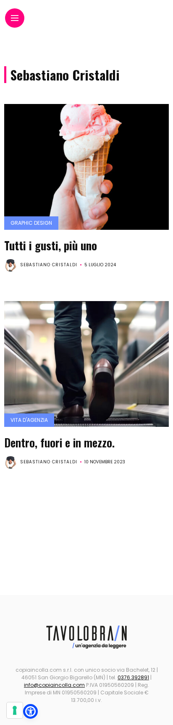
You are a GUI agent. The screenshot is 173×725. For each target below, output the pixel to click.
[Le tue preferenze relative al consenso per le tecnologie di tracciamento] (15, 710)
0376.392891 (133, 677)
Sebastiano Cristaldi (48, 265)
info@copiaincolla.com (54, 685)
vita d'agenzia (29, 420)
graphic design (31, 222)
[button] (30, 711)
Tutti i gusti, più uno (50, 245)
